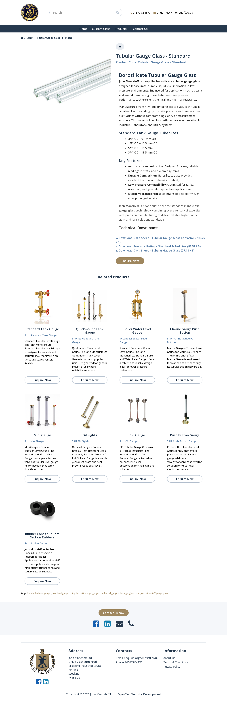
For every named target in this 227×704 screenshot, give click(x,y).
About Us (169, 658)
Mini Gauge (42, 435)
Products (121, 29)
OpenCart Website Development (139, 694)
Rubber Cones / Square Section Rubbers (42, 535)
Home (83, 29)
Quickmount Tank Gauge (89, 331)
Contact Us (140, 29)
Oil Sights (89, 435)
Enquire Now (130, 261)
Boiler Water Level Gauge (137, 331)
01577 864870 (141, 12)
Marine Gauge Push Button (185, 331)
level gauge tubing (66, 593)
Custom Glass (101, 29)
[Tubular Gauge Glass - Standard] (66, 88)
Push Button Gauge (184, 435)
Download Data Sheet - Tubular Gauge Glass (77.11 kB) (156, 250)
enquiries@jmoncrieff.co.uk (175, 12)
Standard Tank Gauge (42, 329)
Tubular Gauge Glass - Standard (54, 37)
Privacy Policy (171, 666)
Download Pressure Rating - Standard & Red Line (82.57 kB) (159, 246)
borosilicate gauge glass (88, 593)
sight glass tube (131, 593)
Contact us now (113, 613)
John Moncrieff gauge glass (154, 593)
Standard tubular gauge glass (41, 593)
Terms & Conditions (176, 662)
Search (30, 37)
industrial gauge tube (112, 593)
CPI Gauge (137, 435)
